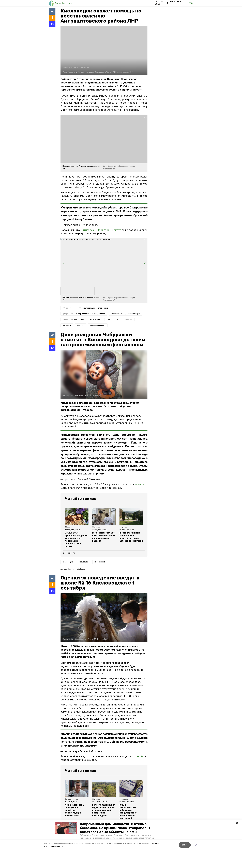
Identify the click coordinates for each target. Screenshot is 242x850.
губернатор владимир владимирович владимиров (84, 314)
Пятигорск (87, 230)
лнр (117, 319)
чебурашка (83, 562)
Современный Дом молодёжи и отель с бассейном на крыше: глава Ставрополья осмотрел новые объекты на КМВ (115, 828)
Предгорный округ (109, 230)
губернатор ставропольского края (125, 314)
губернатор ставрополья (73, 319)
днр (108, 319)
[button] (66, 828)
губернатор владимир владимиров (93, 308)
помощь (80, 325)
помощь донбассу (97, 325)
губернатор (68, 308)
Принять (185, 845)
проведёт (138, 756)
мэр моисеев (100, 562)
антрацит (67, 325)
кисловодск (95, 319)
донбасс (128, 319)
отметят (140, 484)
